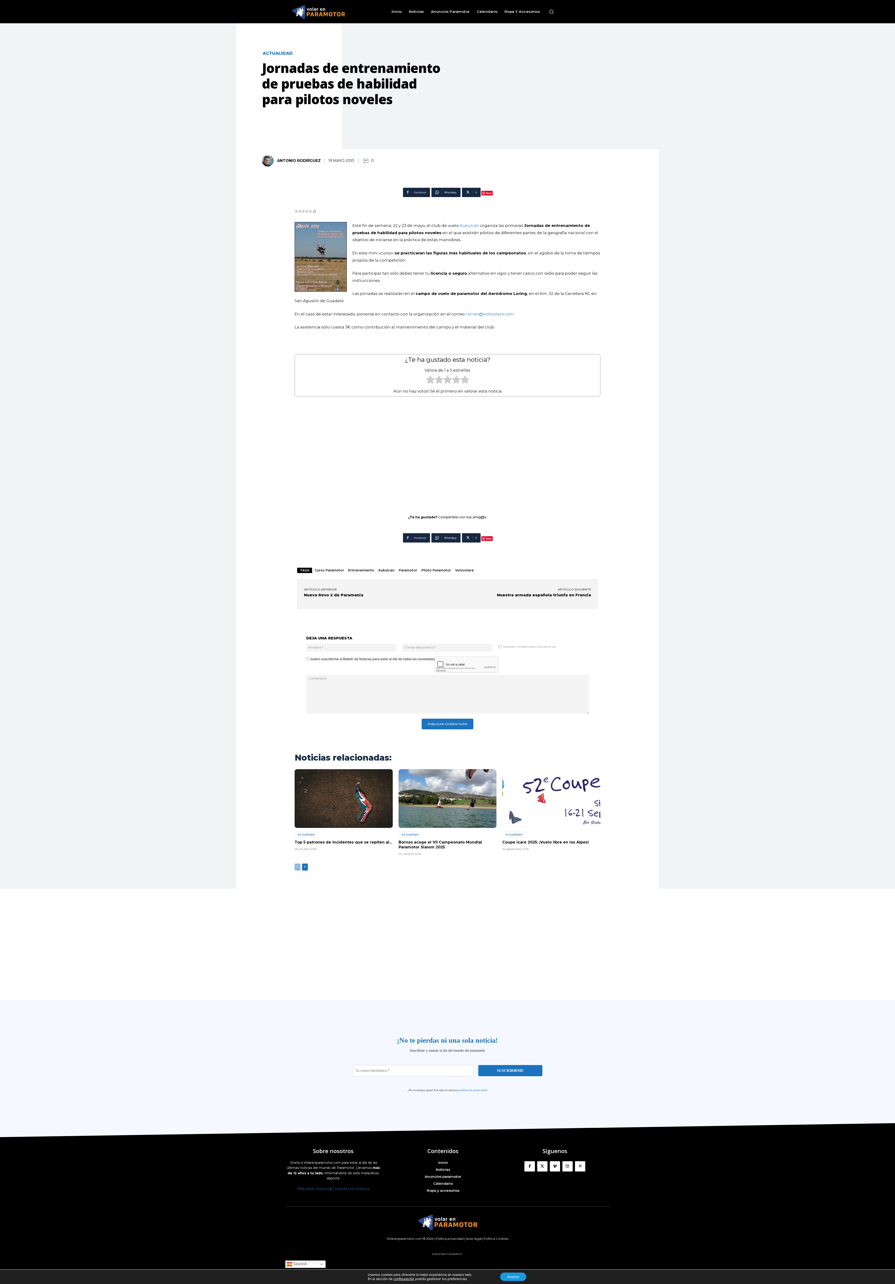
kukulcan (387, 570)
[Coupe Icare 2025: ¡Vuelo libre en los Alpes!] (551, 798)
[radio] (430, 380)
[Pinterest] (580, 1166)
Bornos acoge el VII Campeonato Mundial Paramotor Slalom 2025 (440, 844)
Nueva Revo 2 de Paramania (333, 595)
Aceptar (513, 1277)
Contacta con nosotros (350, 1189)
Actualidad (278, 53)
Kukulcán (470, 225)
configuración (403, 1279)
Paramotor (408, 570)
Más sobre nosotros (313, 1189)
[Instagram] (567, 1166)
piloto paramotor (436, 570)
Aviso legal (474, 1238)
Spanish (299, 1264)
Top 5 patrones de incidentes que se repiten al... (343, 842)
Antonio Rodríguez (299, 160)
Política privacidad (450, 1238)
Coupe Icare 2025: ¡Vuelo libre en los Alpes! (545, 842)
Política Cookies (496, 1238)
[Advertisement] (447, 452)
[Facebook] (529, 1166)
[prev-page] (297, 867)
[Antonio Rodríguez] (269, 161)
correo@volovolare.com (490, 314)
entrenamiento (361, 570)
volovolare (464, 570)
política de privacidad (473, 1090)
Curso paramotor (329, 570)
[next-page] (305, 867)
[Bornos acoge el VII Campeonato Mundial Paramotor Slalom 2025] (448, 798)
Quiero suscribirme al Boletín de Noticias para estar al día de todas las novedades (372, 659)
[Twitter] (542, 1166)
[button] (551, 11)
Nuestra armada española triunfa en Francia (544, 595)
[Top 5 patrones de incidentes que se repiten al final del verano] (344, 798)
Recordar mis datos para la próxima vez (529, 646)
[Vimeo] (555, 1166)
